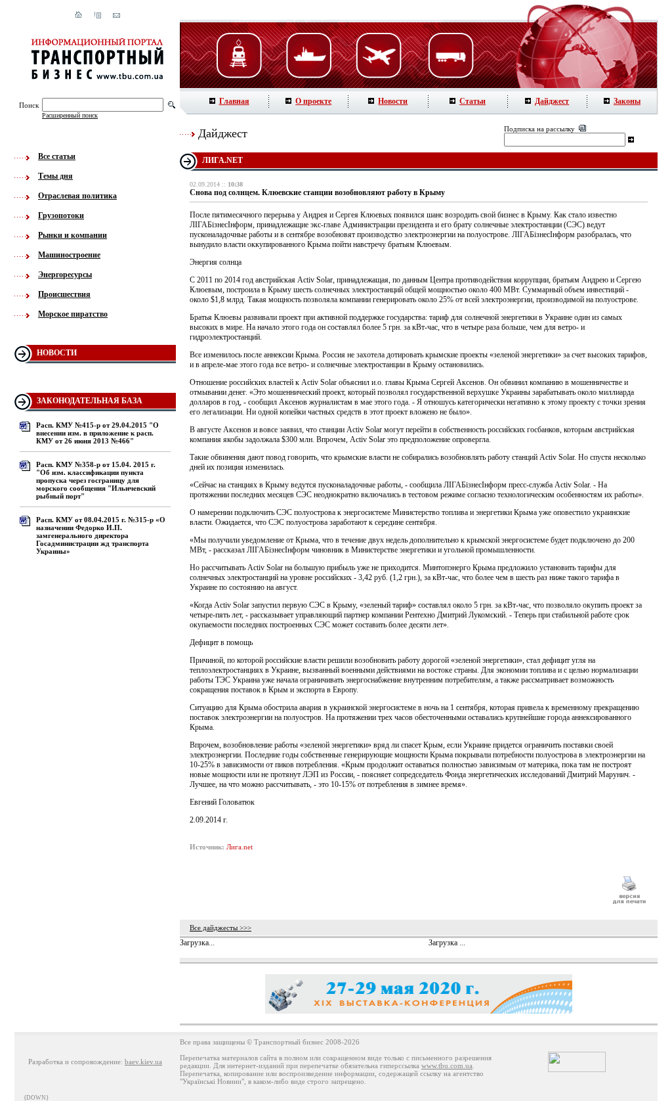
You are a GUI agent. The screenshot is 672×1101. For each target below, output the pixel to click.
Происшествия (64, 294)
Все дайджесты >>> (220, 928)
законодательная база (89, 400)
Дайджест (552, 101)
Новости (393, 101)
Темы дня (55, 176)
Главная (234, 101)
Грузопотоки (61, 215)
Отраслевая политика (77, 195)
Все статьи (56, 156)
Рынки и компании (72, 235)
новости (57, 352)
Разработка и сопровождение (74, 1062)
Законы (627, 101)
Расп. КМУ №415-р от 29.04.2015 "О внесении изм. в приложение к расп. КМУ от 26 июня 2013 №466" (97, 433)
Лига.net (239, 847)
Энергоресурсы (65, 274)
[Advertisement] (394, 890)
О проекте (313, 101)
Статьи (472, 101)
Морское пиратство (73, 314)
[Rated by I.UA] (577, 1069)
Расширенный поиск (70, 115)
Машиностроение (69, 254)
